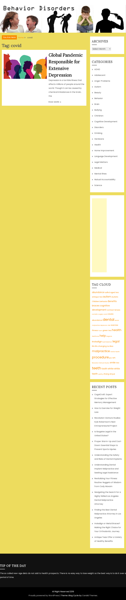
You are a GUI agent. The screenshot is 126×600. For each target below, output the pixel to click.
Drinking (98, 133)
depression (103, 325)
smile (113, 362)
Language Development (106, 156)
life (93, 346)
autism (107, 296)
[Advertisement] (99, 235)
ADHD (97, 69)
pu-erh (112, 358)
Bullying (98, 110)
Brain (96, 104)
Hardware (99, 139)
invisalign (97, 341)
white (111, 368)
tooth (104, 368)
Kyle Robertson (107, 342)
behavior (104, 301)
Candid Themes (89, 595)
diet (109, 325)
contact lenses (113, 310)
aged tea (114, 292)
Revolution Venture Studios (100, 363)
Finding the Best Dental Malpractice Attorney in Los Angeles (107, 513)
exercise (114, 325)
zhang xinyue (109, 374)
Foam (100, 331)
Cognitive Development (105, 121)
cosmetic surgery (97, 314)
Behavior (98, 98)
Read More (54, 102)
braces (95, 305)
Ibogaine (109, 336)
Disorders (99, 127)
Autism (97, 86)
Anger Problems (102, 81)
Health (97, 144)
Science (98, 185)
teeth (96, 368)
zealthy (100, 374)
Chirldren (98, 115)
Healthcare (95, 336)
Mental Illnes (100, 173)
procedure (100, 357)
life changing (101, 346)
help (103, 336)
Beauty (97, 92)
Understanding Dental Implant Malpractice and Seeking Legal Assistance (106, 468)
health (116, 330)
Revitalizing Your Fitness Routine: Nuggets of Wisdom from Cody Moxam (107, 482)
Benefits (112, 301)
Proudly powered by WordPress (44, 595)
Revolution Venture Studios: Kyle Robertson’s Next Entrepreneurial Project (107, 421)
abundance (98, 292)
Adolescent (99, 75)
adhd (107, 292)
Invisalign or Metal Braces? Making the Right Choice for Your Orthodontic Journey (107, 527)
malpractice (101, 351)
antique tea (97, 297)
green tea (107, 330)
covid (105, 314)
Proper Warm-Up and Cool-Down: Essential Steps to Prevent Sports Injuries (108, 445)
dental (108, 319)
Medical (98, 167)
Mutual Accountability (104, 179)
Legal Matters (101, 162)
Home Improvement (104, 150)
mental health (115, 352)
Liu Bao (110, 346)
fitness (95, 330)
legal (116, 341)
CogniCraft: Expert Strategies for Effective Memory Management (105, 398)
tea (117, 362)
